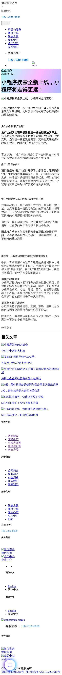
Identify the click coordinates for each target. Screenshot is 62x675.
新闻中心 (13, 39)
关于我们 (13, 43)
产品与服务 (14, 29)
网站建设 (13, 435)
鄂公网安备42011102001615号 (43, 671)
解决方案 (13, 36)
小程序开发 (14, 442)
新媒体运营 (14, 446)
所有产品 (13, 449)
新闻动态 (13, 474)
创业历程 (13, 477)
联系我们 (13, 46)
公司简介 (13, 470)
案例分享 (13, 33)
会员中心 (13, 515)
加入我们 (13, 481)
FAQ (10, 519)
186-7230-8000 (30, 626)
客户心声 (13, 512)
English (12, 586)
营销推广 (13, 439)
